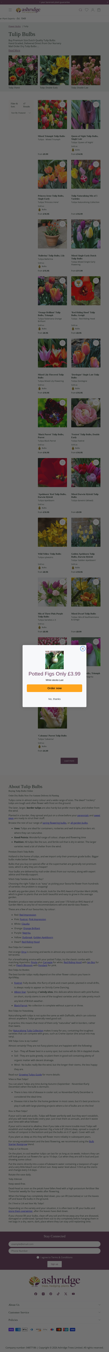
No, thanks (54, 699)
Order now (54, 688)
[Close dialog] (82, 648)
